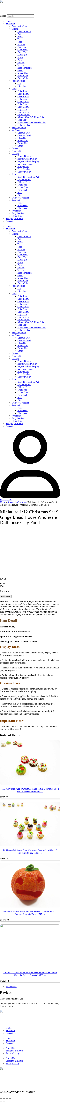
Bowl (20, 36)
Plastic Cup (22, 140)
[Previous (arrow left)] (1, 1101)
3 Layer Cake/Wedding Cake (30, 117)
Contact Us (11, 221)
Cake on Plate (23, 125)
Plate (19, 34)
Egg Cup (21, 47)
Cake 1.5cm (23, 94)
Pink (19, 60)
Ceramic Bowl (24, 135)
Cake (14, 88)
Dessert (15, 148)
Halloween (22, 205)
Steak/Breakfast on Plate (28, 177)
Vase (19, 42)
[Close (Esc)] (10, 1098)
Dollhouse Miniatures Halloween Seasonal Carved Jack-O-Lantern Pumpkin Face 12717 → (30, 912)
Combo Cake (23, 112)
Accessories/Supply (21, 26)
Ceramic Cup (23, 133)
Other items (17, 216)
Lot (19, 83)
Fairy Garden (18, 213)
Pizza (19, 192)
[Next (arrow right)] (4, 1101)
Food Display (23, 169)
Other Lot (22, 86)
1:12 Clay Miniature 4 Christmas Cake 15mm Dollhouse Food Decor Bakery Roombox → (30, 790)
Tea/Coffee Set (24, 31)
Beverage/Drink (19, 127)
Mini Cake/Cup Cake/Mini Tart (31, 122)
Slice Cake (22, 120)
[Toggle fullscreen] (4, 1098)
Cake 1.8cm (23, 96)
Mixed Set (22, 55)
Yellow (20, 65)
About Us (10, 1048)
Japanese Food (24, 179)
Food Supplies (18, 81)
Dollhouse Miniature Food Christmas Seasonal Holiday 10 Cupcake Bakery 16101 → (30, 851)
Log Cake (22, 109)
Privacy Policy (12, 1053)
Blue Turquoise (24, 68)
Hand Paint (22, 75)
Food (14, 174)
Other (20, 146)
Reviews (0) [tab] (11, 986)
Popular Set (17, 151)
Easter (20, 203)
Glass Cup (22, 138)
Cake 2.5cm (23, 101)
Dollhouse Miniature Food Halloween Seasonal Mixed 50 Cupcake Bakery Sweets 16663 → (30, 973)
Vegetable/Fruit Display (28, 161)
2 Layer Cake (23, 114)
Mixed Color (23, 73)
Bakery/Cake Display (27, 159)
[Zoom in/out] (1, 1098)
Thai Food (22, 184)
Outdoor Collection (20, 197)
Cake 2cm (22, 99)
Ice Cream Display (26, 164)
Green (20, 70)
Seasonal (16, 200)
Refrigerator (23, 166)
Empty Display (24, 156)
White (20, 57)
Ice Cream (16, 130)
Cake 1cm (22, 91)
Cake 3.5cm (23, 107)
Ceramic (15, 29)
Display (15, 153)
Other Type (22, 52)
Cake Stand (22, 49)
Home (9, 21)
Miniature (10, 23)
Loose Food (23, 187)
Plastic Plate (23, 143)
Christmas (22, 208)
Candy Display (24, 172)
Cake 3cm (22, 104)
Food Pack (22, 190)
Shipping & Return (14, 218)
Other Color (23, 78)
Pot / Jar (21, 44)
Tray (19, 39)
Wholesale (16, 210)
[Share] (7, 1098)
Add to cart (5, 596)
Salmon (20, 62)
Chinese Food (23, 182)
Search (3, 16)
